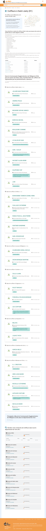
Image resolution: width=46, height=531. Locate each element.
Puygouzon (6, 67)
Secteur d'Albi (10, 433)
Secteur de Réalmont (12, 493)
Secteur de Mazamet (12, 457)
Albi (7, 419)
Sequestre (6, 69)
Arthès (6, 63)
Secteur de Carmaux (12, 451)
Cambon (6, 66)
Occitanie (13, 7)
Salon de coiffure (8, 7)
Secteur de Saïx (11, 469)
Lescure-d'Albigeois (8, 64)
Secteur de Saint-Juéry (12, 481)
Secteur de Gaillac (11, 475)
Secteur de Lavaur (11, 463)
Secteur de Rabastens (12, 505)
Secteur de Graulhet (12, 499)
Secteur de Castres (11, 444)
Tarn (15, 7)
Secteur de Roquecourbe (13, 487)
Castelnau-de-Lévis (8, 70)
